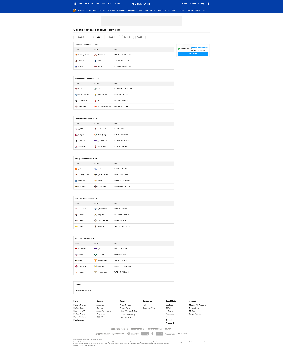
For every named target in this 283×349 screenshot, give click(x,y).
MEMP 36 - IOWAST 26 (122, 181)
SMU (82, 129)
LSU (100, 249)
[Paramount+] (133, 333)
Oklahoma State (105, 107)
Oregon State (84, 175)
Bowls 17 (81, 37)
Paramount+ (101, 314)
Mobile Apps (78, 320)
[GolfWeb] (182, 334)
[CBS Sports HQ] (137, 329)
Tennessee (103, 261)
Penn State (103, 209)
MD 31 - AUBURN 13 (121, 215)
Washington (103, 272)
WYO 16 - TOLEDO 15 (122, 226)
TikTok (168, 308)
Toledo (80, 226)
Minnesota (101, 55)
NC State (83, 141)
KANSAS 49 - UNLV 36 (122, 67)
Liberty (82, 255)
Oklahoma (102, 147)
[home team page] (76, 55)
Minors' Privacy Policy (128, 311)
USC (99, 101)
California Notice (126, 318)
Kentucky (101, 169)
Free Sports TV (79, 311)
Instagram (170, 311)
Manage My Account (197, 305)
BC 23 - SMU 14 (119, 129)
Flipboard (170, 323)
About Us (100, 305)
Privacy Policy (125, 308)
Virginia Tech (83, 89)
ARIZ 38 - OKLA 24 (121, 146)
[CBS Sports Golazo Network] (159, 329)
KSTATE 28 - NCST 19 (121, 141)
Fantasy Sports (79, 308)
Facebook (170, 314)
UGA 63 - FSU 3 (120, 220)
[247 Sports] (103, 333)
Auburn (81, 215)
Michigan (101, 266)
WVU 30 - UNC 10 (121, 95)
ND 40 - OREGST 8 (121, 175)
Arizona (82, 147)
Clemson (83, 169)
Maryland (101, 215)
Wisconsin (82, 249)
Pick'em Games (79, 305)
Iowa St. (100, 181)
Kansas (80, 67)
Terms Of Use (125, 305)
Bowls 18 (96, 37)
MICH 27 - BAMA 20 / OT (123, 266)
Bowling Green (83, 55)
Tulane (100, 89)
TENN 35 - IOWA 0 (121, 260)
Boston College (103, 129)
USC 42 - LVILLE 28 (121, 101)
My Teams (193, 311)
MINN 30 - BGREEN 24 (122, 55)
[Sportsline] (118, 333)
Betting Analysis (79, 314)
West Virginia (102, 95)
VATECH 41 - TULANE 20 (123, 89)
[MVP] (159, 333)
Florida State (103, 221)
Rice (99, 61)
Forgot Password (196, 314)
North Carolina (83, 95)
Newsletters (194, 308)
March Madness (79, 317)
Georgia (82, 221)
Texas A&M (82, 107)
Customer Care (149, 308)
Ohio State (102, 186)
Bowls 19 (112, 37)
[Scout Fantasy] (170, 334)
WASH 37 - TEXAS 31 (121, 272)
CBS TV (100, 317)
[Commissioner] (147, 333)
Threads (169, 320)
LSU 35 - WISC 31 (120, 249)
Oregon (101, 255)
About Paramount (104, 311)
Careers (100, 308)
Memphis (81, 181)
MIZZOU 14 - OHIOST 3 (122, 186)
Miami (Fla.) (102, 135)
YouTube (169, 305)
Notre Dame (103, 175)
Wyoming (101, 226)
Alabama (83, 266)
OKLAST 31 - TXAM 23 (122, 107)
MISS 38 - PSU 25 (120, 209)
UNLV (100, 67)
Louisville (83, 101)
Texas (81, 272)
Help (145, 305)
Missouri (83, 186)
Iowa (81, 261)
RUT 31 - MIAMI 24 (121, 135)
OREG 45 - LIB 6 (120, 255)
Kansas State (103, 141)
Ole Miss (83, 209)
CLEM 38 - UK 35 (120, 169)
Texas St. (81, 61)
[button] (74, 3)
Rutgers (81, 135)
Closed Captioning (127, 315)
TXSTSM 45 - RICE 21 (121, 61)
